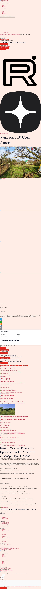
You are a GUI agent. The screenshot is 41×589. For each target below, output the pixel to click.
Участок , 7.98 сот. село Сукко (6, 398)
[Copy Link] (20, 329)
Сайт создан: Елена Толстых (5, 549)
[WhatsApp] (20, 322)
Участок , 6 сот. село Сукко (6, 428)
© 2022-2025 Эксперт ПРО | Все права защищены (9, 548)
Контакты (4, 6)
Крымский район (5, 524)
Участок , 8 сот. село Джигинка (6, 389)
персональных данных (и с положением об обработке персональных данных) (25, 586)
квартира (4, 517)
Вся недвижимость (5, 530)
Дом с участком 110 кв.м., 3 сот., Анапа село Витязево (11, 444)
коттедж (3, 516)
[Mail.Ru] (20, 325)
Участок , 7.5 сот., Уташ (5, 378)
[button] (4, 39)
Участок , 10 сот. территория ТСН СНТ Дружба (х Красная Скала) (14, 416)
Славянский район (5, 523)
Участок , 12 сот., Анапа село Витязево (8, 385)
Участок (18, 34)
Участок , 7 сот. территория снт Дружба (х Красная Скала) (12, 419)
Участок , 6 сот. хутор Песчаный (7, 381)
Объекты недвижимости (12, 34)
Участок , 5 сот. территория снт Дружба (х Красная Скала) (12, 401)
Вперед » (23, 382)
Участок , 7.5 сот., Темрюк (5, 422)
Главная (3, 1)
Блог (3, 5)
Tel (0, 577)
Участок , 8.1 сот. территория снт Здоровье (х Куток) (11, 371)
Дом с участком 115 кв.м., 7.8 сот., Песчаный (9, 437)
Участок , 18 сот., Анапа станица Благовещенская (10, 368)
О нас (3, 4)
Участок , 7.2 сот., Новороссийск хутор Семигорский (11, 392)
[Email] (20, 327)
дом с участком (5, 518)
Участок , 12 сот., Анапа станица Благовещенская (10, 432)
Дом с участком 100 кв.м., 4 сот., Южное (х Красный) (11, 440)
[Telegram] (20, 319)
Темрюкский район (5, 522)
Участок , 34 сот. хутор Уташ (6, 375)
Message (1, 579)
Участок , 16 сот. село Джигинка (7, 395)
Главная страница (3, 34)
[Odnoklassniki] (20, 324)
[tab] (4, 365)
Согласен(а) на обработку (20, 586)
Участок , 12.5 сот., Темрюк (6, 425)
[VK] (20, 320)
